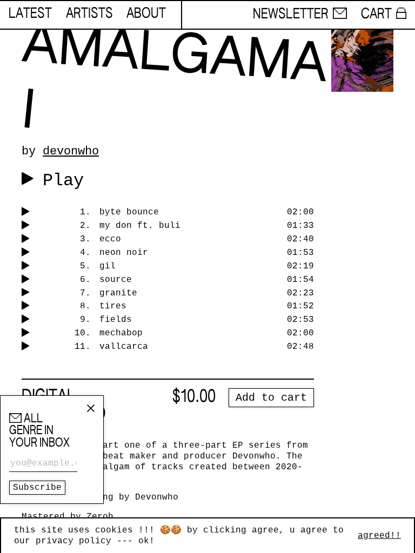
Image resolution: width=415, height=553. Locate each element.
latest (30, 14)
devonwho (71, 151)
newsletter (291, 15)
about (146, 14)
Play (63, 181)
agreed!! (379, 536)
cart (376, 15)
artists (89, 14)
